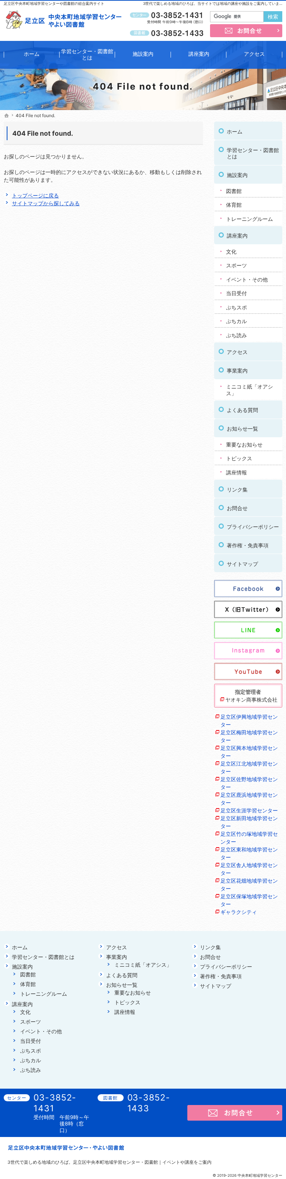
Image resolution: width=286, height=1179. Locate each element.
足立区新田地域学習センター (249, 822)
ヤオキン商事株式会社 (251, 699)
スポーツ (236, 265)
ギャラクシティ (238, 912)
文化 (231, 251)
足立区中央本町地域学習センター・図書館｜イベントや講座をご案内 (142, 1162)
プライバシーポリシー (253, 527)
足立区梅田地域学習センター (249, 736)
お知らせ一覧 (242, 428)
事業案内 (237, 370)
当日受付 (236, 293)
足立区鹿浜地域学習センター (249, 799)
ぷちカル (236, 321)
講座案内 (237, 235)
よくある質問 (242, 410)
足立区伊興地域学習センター (249, 720)
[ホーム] (7, 115)
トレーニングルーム (249, 219)
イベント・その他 (247, 279)
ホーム (234, 131)
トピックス (239, 458)
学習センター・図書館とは (253, 153)
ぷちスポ (236, 307)
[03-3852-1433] (167, 32)
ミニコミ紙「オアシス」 (249, 389)
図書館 (234, 191)
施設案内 (237, 175)
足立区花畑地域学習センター (249, 884)
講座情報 (236, 472)
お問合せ (237, 508)
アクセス (237, 352)
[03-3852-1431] (167, 15)
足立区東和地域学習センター (249, 853)
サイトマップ (242, 564)
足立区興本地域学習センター (249, 752)
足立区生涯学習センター (249, 810)
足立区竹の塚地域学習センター (249, 838)
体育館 (234, 205)
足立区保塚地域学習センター (249, 900)
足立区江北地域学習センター (249, 767)
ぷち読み (236, 335)
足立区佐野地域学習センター (249, 783)
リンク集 (237, 489)
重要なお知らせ (244, 444)
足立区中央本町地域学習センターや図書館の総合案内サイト (54, 3)
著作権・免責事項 (247, 545)
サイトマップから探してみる (46, 203)
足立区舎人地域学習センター (249, 869)
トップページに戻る (35, 195)
